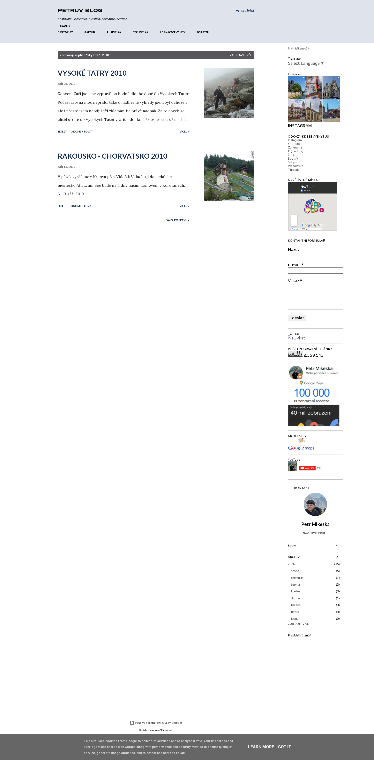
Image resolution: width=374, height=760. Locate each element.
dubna (295, 598)
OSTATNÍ (203, 32)
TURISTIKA (114, 32)
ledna (294, 618)
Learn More (261, 746)
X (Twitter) (295, 151)
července (297, 578)
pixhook (169, 730)
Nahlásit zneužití (299, 48)
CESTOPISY (65, 32)
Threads (293, 169)
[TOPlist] (296, 337)
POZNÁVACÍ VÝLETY (172, 32)
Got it (284, 746)
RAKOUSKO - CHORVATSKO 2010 (112, 156)
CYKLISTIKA (140, 32)
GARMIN (89, 32)
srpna (295, 571)
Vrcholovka (295, 166)
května (295, 591)
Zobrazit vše (241, 55)
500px (292, 162)
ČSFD (291, 155)
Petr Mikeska (315, 524)
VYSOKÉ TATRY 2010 (92, 73)
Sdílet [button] (62, 131)
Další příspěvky (177, 220)
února (295, 612)
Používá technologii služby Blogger (158, 723)
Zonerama (295, 147)
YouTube (294, 144)
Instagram (295, 140)
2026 (291, 564)
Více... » (184, 131)
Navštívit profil (315, 533)
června (295, 584)
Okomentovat (82, 131)
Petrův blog (80, 11)
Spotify (293, 158)
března (296, 605)
